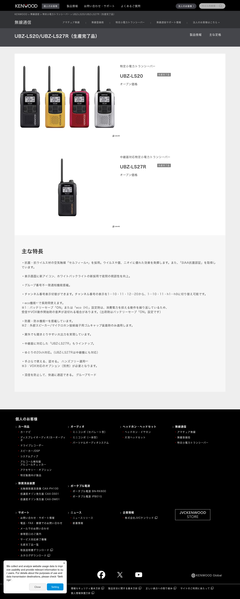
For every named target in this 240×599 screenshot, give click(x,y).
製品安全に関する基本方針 (123, 588)
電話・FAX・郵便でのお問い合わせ (41, 523)
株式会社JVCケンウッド (139, 518)
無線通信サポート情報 (169, 22)
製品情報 (196, 34)
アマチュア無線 (71, 22)
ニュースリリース (83, 518)
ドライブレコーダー (32, 445)
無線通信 (35, 14)
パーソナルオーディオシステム (91, 442)
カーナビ (25, 432)
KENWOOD (21, 14)
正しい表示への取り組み (159, 588)
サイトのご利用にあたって (195, 588)
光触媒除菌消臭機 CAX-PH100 (39, 488)
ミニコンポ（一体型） (86, 437)
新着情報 (78, 523)
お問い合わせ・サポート (99, 6)
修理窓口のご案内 (30, 534)
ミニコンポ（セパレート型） (90, 432)
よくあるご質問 (131, 6)
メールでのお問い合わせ (34, 528)
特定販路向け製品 (30, 475)
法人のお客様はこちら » (206, 22)
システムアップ (29, 456)
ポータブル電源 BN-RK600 (89, 491)
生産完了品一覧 (29, 544)
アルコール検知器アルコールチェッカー (33, 463)
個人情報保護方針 (81, 593)
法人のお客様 (185, 6)
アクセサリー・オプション (36, 470)
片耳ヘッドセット (135, 437)
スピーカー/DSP (30, 451)
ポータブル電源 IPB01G (87, 496)
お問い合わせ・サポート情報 (37, 518)
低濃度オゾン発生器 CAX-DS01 (39, 494)
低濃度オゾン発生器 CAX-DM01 (40, 499)
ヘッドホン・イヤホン (138, 432)
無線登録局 (98, 22)
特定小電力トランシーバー (56, 14)
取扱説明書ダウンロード (34, 550)
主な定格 (215, 34)
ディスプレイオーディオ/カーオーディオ (43, 438)
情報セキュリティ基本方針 (85, 588)
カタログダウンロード (33, 555)
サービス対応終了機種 (33, 539)
